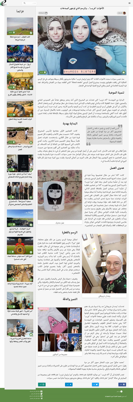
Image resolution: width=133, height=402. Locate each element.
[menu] (129, 3)
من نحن (118, 391)
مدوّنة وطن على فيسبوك (35, 391)
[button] (122, 384)
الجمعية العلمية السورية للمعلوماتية (113, 396)
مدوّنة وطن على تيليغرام (35, 398)
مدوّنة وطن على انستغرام (35, 396)
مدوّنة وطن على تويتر (35, 394)
